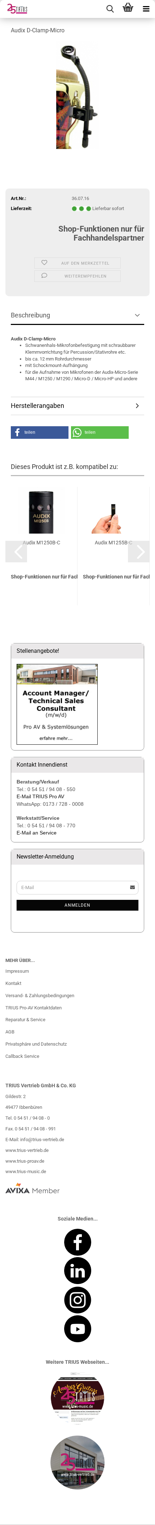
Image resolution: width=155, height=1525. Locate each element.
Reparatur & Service (25, 1019)
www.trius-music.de (25, 1171)
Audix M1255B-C (113, 542)
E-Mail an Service (37, 833)
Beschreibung (30, 315)
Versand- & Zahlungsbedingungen (39, 995)
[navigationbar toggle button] (146, 9)
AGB (9, 1032)
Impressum (17, 971)
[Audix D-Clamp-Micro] (77, 94)
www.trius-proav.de (24, 1161)
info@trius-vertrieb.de (42, 1139)
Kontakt (13, 983)
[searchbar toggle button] (110, 9)
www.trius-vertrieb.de (27, 1150)
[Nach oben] (135, 1514)
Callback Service (22, 1056)
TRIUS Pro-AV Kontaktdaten (33, 1007)
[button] (39, 432)
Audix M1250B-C (41, 542)
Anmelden (77, 905)
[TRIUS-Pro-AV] (14, 9)
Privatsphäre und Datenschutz (36, 1044)
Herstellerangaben (37, 405)
